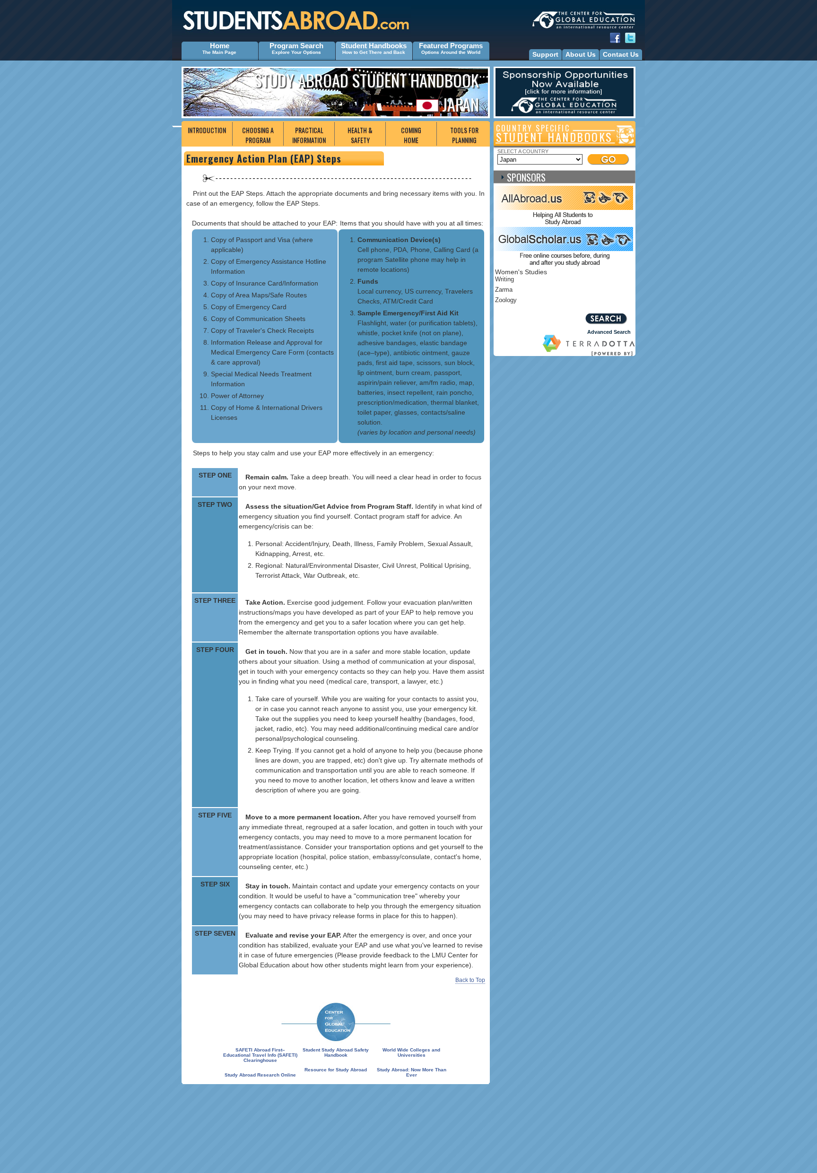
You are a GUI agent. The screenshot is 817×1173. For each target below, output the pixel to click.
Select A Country (522, 151)
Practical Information (309, 135)
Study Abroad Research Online (260, 1074)
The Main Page (219, 52)
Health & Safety (360, 135)
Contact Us (621, 54)
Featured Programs (451, 46)
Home (219, 46)
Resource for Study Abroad (335, 1069)
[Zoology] (544, 301)
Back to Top (470, 980)
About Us (580, 54)
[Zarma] (544, 291)
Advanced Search (609, 332)
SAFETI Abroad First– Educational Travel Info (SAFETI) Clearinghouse (260, 1055)
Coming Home (411, 135)
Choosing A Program (258, 135)
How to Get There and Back (373, 52)
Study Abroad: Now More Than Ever (411, 1072)
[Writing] (544, 281)
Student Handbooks (374, 46)
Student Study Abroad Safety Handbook (336, 1052)
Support (545, 54)
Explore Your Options (296, 52)
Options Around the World (450, 52)
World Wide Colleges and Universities (411, 1052)
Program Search (296, 46)
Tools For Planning (464, 135)
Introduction (207, 130)
